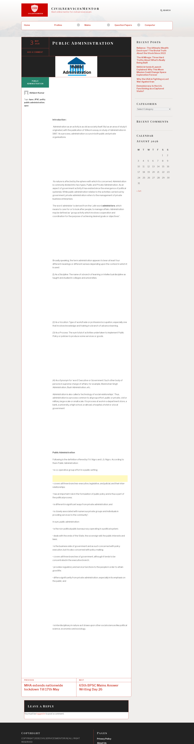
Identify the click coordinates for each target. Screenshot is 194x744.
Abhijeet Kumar (36, 93)
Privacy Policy (104, 739)
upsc (26, 105)
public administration (34, 102)
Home (27, 25)
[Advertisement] (90, 99)
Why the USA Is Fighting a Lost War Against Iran (153, 80)
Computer (150, 25)
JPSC (36, 99)
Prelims (58, 25)
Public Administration (35, 82)
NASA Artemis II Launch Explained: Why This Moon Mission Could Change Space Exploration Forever (151, 71)
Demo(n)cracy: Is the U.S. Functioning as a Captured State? (150, 88)
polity (42, 99)
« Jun (139, 191)
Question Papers (123, 25)
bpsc (31, 99)
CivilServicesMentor (75, 8)
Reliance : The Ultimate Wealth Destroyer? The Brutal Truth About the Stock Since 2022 (153, 50)
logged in (40, 713)
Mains (87, 25)
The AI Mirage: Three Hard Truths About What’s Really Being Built (151, 60)
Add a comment (35, 52)
